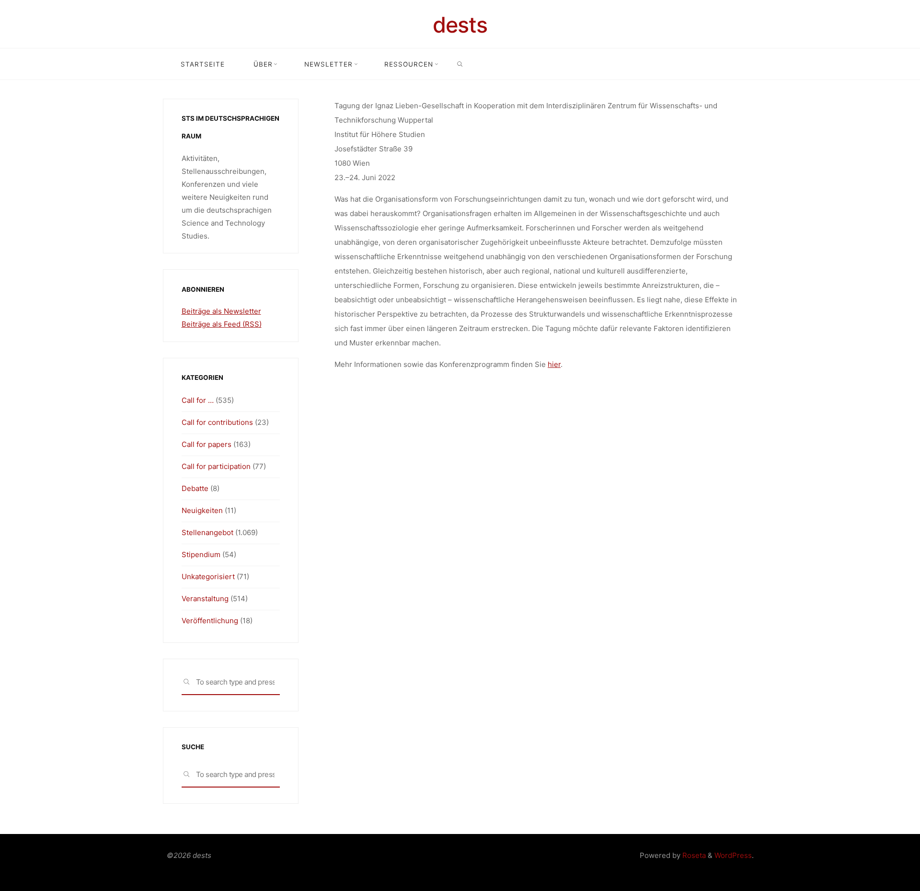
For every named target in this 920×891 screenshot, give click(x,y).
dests (460, 24)
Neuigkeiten (202, 510)
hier (554, 364)
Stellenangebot (207, 532)
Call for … (198, 400)
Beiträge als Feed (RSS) (222, 324)
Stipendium (201, 554)
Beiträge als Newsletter (221, 311)
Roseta (693, 855)
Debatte (195, 488)
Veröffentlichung (210, 620)
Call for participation (216, 466)
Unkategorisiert (208, 576)
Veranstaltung (205, 598)
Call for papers (206, 444)
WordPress (733, 855)
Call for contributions (217, 422)
